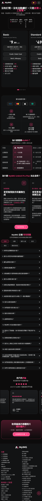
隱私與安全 (15, 245)
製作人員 (23, 241)
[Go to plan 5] (24, 90)
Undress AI (17, 202)
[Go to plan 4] (23, 90)
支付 (32, 241)
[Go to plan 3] (21, 90)
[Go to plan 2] (20, 90)
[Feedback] (39, 493)
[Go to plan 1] (18, 90)
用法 (5, 245)
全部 (5, 241)
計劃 (14, 241)
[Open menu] (38, 2)
